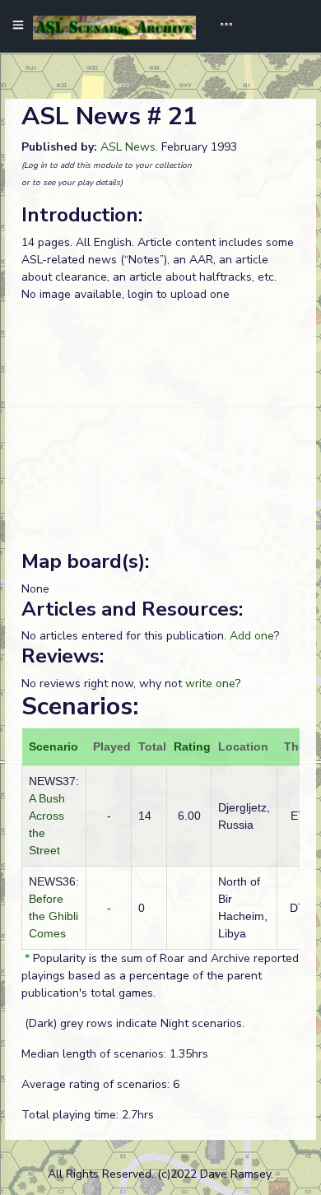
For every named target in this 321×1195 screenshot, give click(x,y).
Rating (192, 746)
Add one (252, 636)
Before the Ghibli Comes (53, 916)
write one (210, 683)
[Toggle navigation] (220, 26)
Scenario (53, 746)
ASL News (128, 147)
